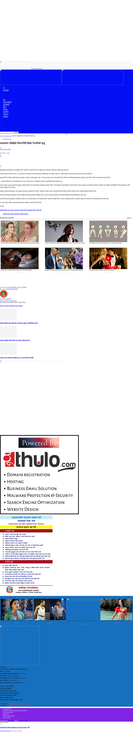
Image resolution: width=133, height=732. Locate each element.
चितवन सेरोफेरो (7, 102)
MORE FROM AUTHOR (17, 306)
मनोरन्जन (5, 114)
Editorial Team (7, 709)
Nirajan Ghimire (23, 721)
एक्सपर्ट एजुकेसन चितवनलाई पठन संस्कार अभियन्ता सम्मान (15, 340)
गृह (4, 88)
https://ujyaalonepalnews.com (8, 301)
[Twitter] (19, 280)
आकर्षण (5, 117)
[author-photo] (3, 297)
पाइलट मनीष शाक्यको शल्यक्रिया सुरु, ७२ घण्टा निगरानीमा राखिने (16, 358)
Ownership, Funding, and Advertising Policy (15, 711)
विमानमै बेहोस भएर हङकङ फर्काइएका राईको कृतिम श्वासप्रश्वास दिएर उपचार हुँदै (20, 210)
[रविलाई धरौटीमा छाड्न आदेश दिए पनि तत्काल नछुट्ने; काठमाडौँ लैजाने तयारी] (8, 320)
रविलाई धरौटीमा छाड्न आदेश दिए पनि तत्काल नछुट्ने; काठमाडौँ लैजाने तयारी (19, 323)
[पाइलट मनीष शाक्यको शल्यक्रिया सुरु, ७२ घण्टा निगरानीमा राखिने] (8, 354)
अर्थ (4, 100)
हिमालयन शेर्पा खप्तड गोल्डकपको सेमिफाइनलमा (15, 214)
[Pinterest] (25, 280)
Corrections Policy (8, 712)
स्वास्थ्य (7, 98)
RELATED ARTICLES (5, 306)
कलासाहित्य (9, 119)
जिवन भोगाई (9, 120)
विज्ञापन (8, 129)
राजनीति (8, 94)
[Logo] (31, 85)
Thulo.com (11, 721)
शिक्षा (4, 107)
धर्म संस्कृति (6, 105)
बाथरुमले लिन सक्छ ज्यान (12, 289)
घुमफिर (7, 122)
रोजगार (7, 128)
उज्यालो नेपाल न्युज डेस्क (5, 149)
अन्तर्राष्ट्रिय (6, 112)
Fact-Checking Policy (9, 716)
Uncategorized (8, 136)
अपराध (7, 92)
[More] (36, 280)
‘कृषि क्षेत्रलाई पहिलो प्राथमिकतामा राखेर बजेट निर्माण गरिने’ (15, 728)
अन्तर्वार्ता (8, 124)
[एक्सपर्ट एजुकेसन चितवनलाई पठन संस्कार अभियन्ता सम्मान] (8, 337)
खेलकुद (5, 109)
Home (1, 136)
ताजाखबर (6, 90)
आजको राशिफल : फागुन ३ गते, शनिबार (17, 287)
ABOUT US (6, 714)
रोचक (7, 126)
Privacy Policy (7, 718)
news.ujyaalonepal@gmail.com (18, 704)
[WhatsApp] (30, 280)
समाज (7, 96)
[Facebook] (14, 280)
